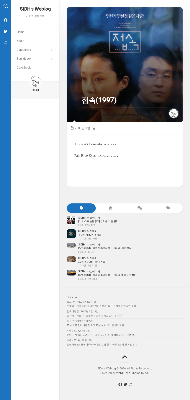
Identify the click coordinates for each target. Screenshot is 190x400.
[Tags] (168, 208)
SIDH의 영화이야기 (89, 217)
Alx (146, 373)
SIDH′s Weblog (35, 9)
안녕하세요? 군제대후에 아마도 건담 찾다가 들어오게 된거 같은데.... (103, 344)
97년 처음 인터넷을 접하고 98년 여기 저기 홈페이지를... (96, 325)
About (20, 41)
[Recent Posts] (81, 208)
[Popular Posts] (110, 208)
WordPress (123, 373)
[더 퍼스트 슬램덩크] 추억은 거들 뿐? (97, 221)
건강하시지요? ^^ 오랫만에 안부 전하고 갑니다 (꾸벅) (95, 315)
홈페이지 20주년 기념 (89, 234)
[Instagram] (5, 42)
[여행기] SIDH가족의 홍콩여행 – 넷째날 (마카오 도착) (106, 275)
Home (20, 32)
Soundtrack (24, 58)
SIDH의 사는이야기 (89, 244)
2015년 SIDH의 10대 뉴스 (91, 261)
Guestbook (24, 67)
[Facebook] (5, 20)
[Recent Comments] (139, 208)
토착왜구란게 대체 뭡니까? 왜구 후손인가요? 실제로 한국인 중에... (102, 306)
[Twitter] (5, 31)
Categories (24, 50)
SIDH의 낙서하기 (87, 231)
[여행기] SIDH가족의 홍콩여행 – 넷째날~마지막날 (104, 248)
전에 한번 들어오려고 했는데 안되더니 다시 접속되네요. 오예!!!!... (101, 334)
